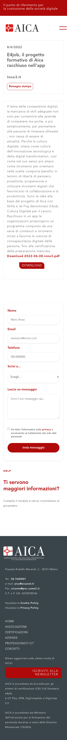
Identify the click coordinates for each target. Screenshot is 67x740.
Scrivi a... (14, 366)
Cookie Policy (29, 603)
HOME (9, 621)
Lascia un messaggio (22, 389)
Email (12, 329)
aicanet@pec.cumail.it (25, 588)
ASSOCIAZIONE (16, 627)
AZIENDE (11, 638)
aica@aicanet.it (24, 584)
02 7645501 (18, 579)
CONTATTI (12, 649)
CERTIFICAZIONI (16, 632)
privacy (46, 429)
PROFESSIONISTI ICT (19, 643)
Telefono (14, 347)
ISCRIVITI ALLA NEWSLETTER (45, 672)
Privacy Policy (29, 608)
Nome (12, 310)
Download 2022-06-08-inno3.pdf (33, 256)
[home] (29, 28)
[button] (63, 28)
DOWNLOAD (32, 265)
